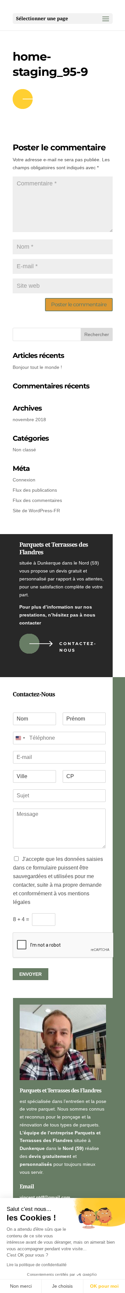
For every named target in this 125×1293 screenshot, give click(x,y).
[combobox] (20, 738)
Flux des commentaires (37, 500)
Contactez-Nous (78, 647)
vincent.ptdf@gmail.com (45, 1197)
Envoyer (30, 974)
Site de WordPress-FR (36, 510)
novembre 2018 (29, 419)
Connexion (24, 479)
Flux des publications (35, 490)
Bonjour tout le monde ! (37, 367)
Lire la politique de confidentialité (37, 1265)
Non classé (24, 449)
